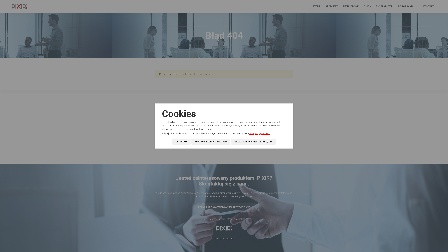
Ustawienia (181, 142)
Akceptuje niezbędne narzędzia (211, 142)
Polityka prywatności (259, 133)
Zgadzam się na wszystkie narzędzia (253, 142)
